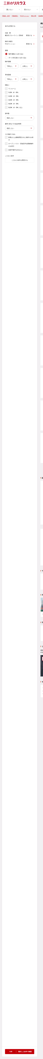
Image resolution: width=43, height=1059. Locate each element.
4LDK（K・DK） (14, 104)
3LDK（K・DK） (14, 100)
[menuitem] (13, 9)
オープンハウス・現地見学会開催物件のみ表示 (20, 145)
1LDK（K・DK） (13, 92)
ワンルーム (12, 88)
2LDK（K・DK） (14, 96)
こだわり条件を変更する (20, 160)
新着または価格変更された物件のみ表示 (20, 138)
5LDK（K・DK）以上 (15, 107)
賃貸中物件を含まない (15, 150)
